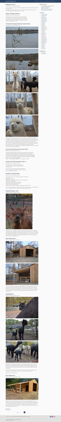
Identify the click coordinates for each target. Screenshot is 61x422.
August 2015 (43, 34)
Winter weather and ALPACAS (46, 10)
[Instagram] (53, 416)
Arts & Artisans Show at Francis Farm (17, 149)
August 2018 (43, 21)
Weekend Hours (10, 4)
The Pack (41, 1)
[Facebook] (51, 416)
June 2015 (43, 35)
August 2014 (43, 43)
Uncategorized (43, 53)
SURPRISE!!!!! (10, 294)
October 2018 (43, 19)
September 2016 (44, 29)
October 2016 (43, 28)
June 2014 (43, 45)
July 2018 (43, 22)
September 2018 (44, 20)
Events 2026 (46, 1)
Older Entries (8, 408)
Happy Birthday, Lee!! (12, 191)
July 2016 (43, 30)
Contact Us (53, 1)
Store (38, 1)
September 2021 (44, 14)
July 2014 (43, 44)
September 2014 (44, 42)
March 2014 (43, 48)
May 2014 (43, 46)
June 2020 (43, 16)
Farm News (43, 52)
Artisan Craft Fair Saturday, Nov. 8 (16, 161)
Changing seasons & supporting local (47, 5)
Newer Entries (8, 409)
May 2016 (43, 32)
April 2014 (43, 47)
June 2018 (43, 23)
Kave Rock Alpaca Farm (11, 1)
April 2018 (43, 26)
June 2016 (43, 31)
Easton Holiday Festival (13, 13)
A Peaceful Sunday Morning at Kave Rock (18, 24)
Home (36, 1)
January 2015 (43, 37)
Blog (49, 1)
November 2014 (44, 39)
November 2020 (44, 15)
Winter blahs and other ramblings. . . (47, 9)
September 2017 (44, 27)
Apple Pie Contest (23, 416)
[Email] (54, 416)
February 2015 (43, 36)
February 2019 (43, 17)
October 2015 (43, 33)
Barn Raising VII (10, 375)
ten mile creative (12, 420)
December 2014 (44, 38)
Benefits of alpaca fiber (12, 173)
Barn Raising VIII (10, 238)
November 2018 (44, 18)
